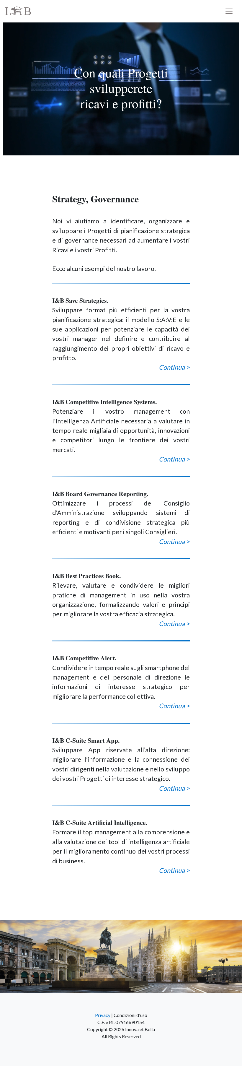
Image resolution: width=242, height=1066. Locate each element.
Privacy (102, 1015)
